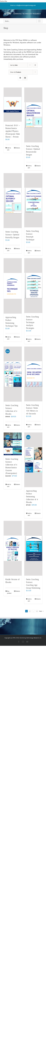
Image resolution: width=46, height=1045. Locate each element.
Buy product (9, 592)
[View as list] (25, 78)
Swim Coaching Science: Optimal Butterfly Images (12, 235)
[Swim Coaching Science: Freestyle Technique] (33, 200)
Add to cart (9, 149)
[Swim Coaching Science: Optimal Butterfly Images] (13, 200)
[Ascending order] (35, 65)
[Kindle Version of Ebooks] (13, 548)
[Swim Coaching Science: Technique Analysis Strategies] (33, 285)
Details (18, 148)
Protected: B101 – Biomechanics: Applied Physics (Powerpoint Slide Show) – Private (12, 131)
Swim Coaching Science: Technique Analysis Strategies (32, 322)
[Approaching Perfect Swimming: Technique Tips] (13, 286)
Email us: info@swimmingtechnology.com (23, 5)
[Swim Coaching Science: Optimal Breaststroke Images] (33, 115)
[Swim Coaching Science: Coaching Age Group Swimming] (33, 548)
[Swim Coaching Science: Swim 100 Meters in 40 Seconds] (33, 374)
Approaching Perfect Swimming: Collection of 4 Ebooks (32, 496)
